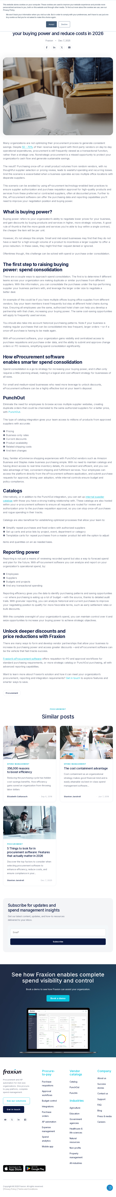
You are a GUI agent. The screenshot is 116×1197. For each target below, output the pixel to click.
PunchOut (14, 411)
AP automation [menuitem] (49, 1121)
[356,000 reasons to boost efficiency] (29, 742)
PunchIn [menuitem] (73, 1093)
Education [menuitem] (74, 1113)
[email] (69, 48)
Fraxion (49, 40)
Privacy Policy (10, 1189)
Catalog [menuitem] (73, 1081)
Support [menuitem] (101, 1099)
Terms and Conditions (28, 1189)
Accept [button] (51, 24)
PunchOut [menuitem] (74, 1087)
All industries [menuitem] (76, 1163)
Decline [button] (64, 24)
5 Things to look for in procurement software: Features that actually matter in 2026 (28, 852)
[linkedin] (54, 48)
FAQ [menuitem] (99, 1105)
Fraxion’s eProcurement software (22, 658)
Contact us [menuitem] (102, 1093)
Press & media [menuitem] (104, 1116)
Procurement (12, 693)
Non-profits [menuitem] (75, 1148)
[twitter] (61, 48)
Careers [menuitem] (101, 1122)
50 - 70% (27, 146)
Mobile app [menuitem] (47, 1146)
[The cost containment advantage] (86, 742)
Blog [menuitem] (99, 1110)
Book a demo (58, 998)
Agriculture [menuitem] (75, 1108)
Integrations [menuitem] (48, 1106)
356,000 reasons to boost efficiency (19, 770)
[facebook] (46, 48)
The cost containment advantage (86, 768)
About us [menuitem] (101, 1078)
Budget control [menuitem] (49, 1100)
